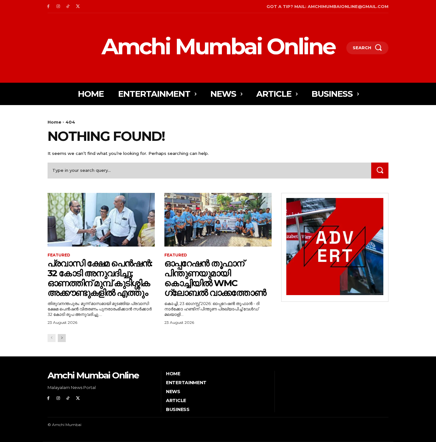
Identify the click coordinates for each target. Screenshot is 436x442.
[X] (77, 6)
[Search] (379, 170)
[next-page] (62, 338)
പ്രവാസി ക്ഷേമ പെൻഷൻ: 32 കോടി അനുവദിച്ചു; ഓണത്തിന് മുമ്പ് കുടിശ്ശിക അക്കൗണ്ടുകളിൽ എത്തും (100, 278)
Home (54, 122)
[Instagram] (58, 6)
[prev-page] (52, 338)
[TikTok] (68, 6)
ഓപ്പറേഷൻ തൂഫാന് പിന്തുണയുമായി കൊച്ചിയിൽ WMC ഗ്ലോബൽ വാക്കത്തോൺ (215, 278)
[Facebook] (48, 6)
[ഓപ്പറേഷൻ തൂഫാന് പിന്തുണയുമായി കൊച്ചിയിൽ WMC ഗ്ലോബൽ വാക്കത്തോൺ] (218, 220)
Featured (59, 255)
